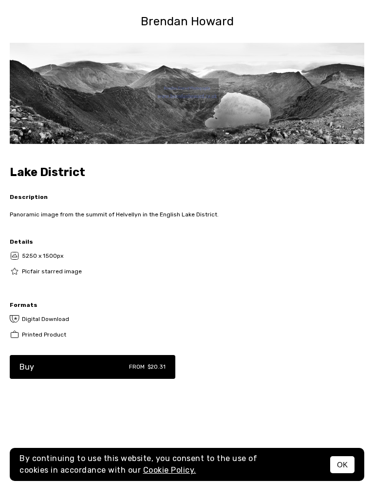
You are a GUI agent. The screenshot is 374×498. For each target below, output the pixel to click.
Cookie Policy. (169, 470)
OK (342, 465)
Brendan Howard (187, 21)
